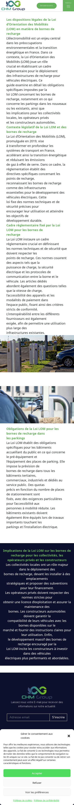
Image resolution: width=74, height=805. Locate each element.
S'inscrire (58, 717)
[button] (69, 735)
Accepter (37, 773)
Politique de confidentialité (46, 800)
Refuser (37, 782)
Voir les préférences (37, 792)
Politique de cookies (22, 800)
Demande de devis (46, 6)
